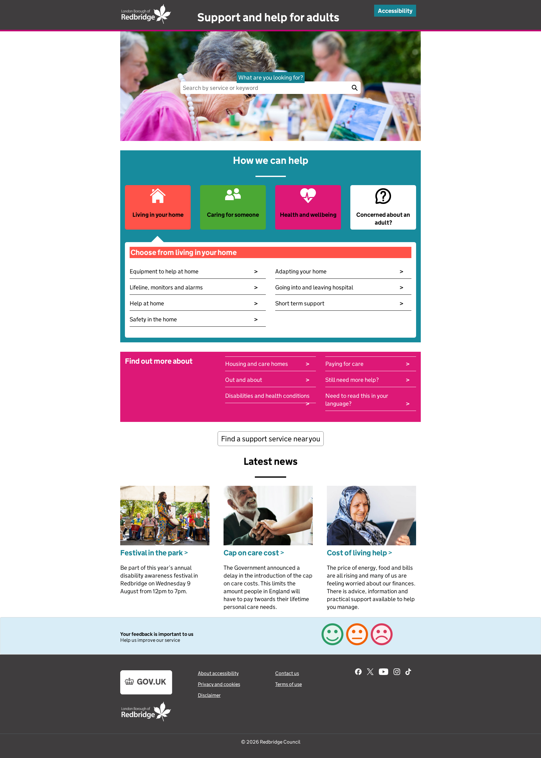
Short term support (339, 303)
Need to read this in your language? (367, 400)
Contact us (287, 673)
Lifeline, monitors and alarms (194, 287)
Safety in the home (194, 319)
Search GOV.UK (354, 87)
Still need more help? (367, 380)
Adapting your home (339, 271)
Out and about (267, 380)
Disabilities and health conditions (267, 396)
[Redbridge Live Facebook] (358, 672)
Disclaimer (209, 695)
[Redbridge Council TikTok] (408, 672)
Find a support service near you (270, 438)
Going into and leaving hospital (339, 287)
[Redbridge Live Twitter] (370, 672)
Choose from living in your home (184, 252)
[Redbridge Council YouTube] (383, 672)
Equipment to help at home (194, 271)
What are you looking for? (270, 77)
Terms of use (288, 684)
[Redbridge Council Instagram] (396, 672)
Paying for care (367, 364)
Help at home (194, 303)
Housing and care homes (267, 364)
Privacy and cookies (219, 684)
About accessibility (218, 673)
